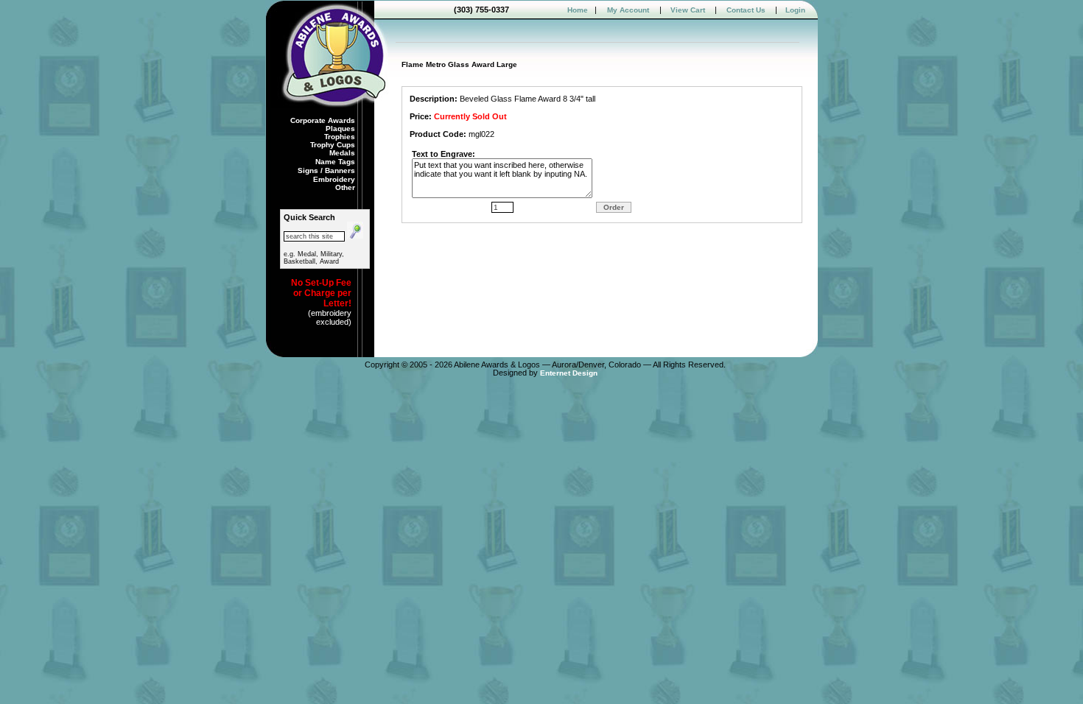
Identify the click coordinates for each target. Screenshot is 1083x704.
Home (577, 10)
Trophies (339, 137)
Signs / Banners (327, 170)
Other (345, 187)
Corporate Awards (322, 120)
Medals (343, 153)
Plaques (341, 128)
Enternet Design (568, 373)
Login (795, 10)
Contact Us (745, 10)
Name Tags (336, 162)
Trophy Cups (333, 145)
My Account (628, 10)
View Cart (687, 10)
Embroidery (335, 179)
